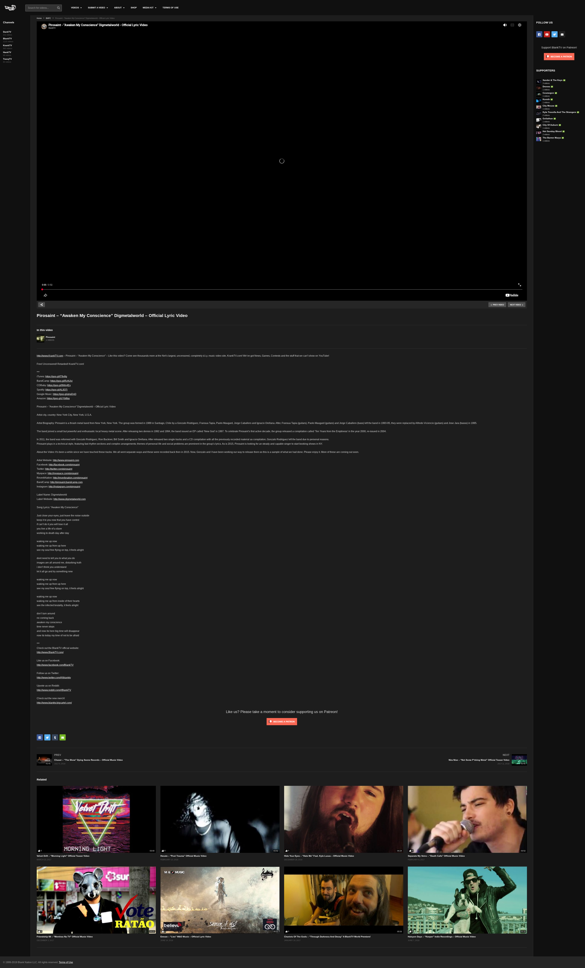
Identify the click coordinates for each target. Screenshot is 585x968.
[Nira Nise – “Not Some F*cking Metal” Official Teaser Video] (406, 760)
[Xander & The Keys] (538, 81)
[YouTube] (547, 34)
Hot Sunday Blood (552, 131)
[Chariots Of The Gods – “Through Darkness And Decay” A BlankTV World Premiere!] (343, 900)
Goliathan (548, 118)
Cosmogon (548, 93)
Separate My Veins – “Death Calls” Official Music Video (436, 856)
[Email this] (63, 737)
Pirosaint (50, 337)
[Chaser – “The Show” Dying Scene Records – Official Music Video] (158, 760)
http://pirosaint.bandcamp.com (66, 482)
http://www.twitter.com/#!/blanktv (54, 677)
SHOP (134, 7)
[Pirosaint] (40, 338)
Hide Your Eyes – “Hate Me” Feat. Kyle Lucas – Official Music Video (319, 856)
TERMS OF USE (171, 7)
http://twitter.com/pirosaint (58, 469)
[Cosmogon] (538, 94)
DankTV (7, 32)
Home (39, 18)
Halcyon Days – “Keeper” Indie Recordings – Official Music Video (442, 936)
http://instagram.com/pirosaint (64, 486)
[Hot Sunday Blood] (538, 132)
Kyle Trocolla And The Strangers (559, 112)
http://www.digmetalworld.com (69, 499)
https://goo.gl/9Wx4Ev (59, 385)
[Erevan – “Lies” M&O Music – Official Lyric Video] (220, 900)
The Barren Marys (552, 137)
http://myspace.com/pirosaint (63, 473)
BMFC (48, 18)
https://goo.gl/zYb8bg (58, 398)
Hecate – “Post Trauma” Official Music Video (183, 856)
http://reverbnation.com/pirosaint (70, 477)
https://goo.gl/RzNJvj (61, 381)
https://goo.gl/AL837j (56, 389)
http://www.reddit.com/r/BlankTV (54, 690)
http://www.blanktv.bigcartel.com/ (54, 702)
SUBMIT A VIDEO (97, 7)
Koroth (546, 99)
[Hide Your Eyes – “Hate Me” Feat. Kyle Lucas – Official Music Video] (343, 819)
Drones (546, 86)
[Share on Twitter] (47, 737)
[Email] (562, 34)
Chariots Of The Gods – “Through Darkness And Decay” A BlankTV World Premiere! (327, 936)
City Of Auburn (550, 125)
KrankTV (7, 45)
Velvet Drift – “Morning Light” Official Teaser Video (63, 856)
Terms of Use (66, 962)
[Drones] (538, 88)
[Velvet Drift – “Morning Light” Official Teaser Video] (96, 819)
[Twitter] (554, 34)
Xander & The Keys (552, 80)
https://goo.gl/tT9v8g (56, 376)
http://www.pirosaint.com (66, 460)
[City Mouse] (538, 107)
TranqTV (7, 59)
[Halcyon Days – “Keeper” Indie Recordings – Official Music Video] (467, 900)
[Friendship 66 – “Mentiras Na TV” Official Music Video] (96, 900)
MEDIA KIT (148, 7)
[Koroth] (538, 100)
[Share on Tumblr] (55, 737)
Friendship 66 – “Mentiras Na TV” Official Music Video (65, 936)
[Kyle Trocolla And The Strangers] (538, 113)
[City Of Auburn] (538, 126)
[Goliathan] (538, 120)
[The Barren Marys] (538, 139)
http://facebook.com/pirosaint (64, 464)
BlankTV (7, 38)
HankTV (7, 52)
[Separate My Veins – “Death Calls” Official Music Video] (467, 819)
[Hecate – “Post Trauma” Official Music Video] (220, 819)
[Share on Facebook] (40, 737)
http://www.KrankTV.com (50, 355)
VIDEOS (75, 7)
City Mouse (548, 105)
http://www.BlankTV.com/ (50, 652)
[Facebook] (539, 34)
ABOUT (118, 7)
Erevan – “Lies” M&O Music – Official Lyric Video (185, 936)
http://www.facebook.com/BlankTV (55, 665)
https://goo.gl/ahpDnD (64, 394)
